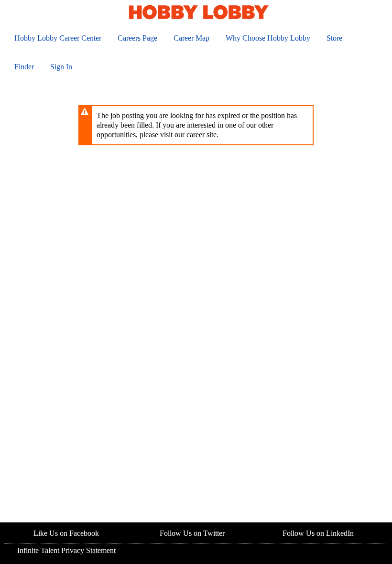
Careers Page (137, 38)
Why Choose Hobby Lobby (268, 38)
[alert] (196, 125)
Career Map (191, 38)
